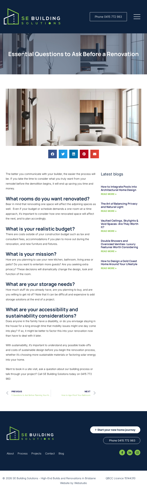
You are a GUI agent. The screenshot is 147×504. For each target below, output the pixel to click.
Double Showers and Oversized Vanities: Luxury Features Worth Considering (119, 244)
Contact (50, 453)
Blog (61, 453)
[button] (108, 16)
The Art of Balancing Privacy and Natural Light (119, 205)
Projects (36, 453)
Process (23, 453)
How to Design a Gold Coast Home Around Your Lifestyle (119, 262)
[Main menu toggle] (137, 16)
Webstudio (80, 483)
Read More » (109, 194)
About (10, 453)
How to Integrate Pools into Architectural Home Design (119, 188)
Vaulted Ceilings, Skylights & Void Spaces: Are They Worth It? (119, 224)
